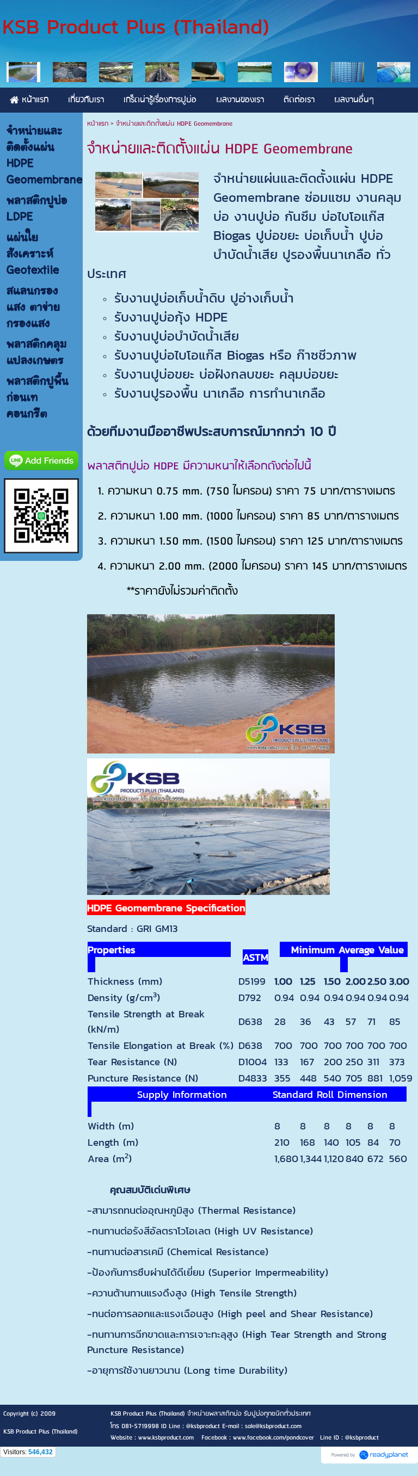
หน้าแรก (97, 123)
